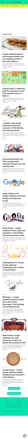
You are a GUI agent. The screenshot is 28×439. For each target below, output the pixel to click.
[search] (26, 2)
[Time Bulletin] (14, 2)
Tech (23, 5)
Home (3, 5)
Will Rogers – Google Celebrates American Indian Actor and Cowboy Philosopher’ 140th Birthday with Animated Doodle (13, 302)
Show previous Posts (15, 393)
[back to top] (25, 436)
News (7, 5)
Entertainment (15, 5)
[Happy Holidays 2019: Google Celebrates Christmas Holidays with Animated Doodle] (14, 182)
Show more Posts (13, 388)
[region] (14, 19)
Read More (10, 66)
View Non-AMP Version (18, 411)
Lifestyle (4, 51)
